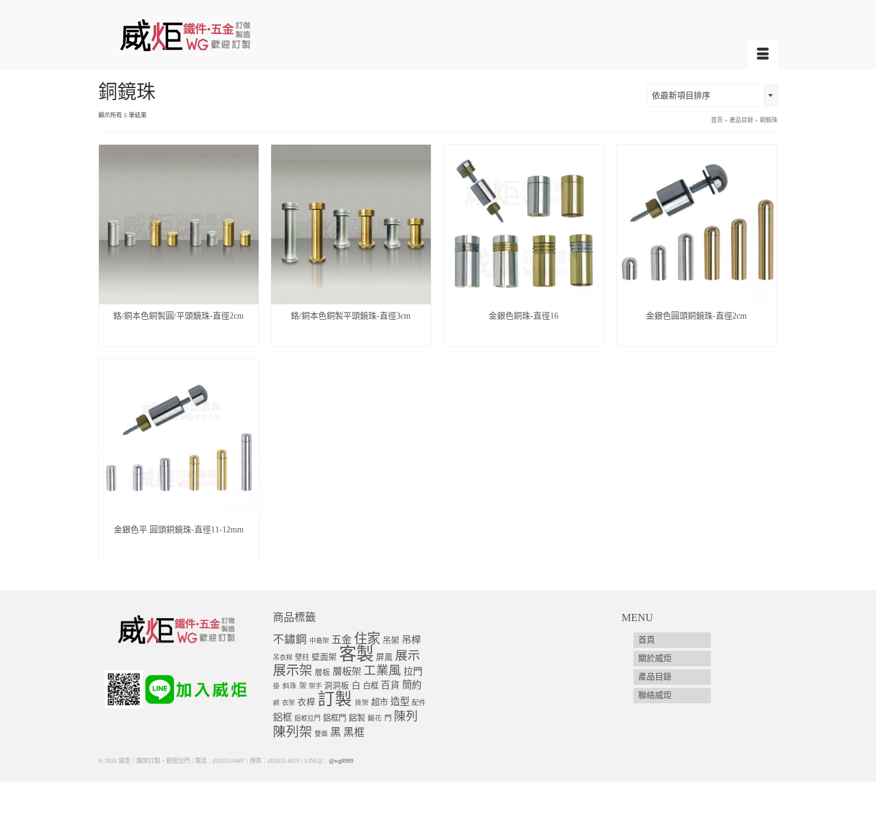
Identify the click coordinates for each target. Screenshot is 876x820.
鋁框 (282, 717)
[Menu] (763, 55)
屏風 (384, 657)
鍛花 (375, 718)
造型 (399, 701)
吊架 (391, 640)
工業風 (382, 670)
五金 (341, 640)
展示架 (292, 670)
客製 (356, 653)
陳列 (406, 716)
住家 (367, 638)
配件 (419, 703)
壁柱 (302, 657)
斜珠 (289, 686)
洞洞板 (336, 685)
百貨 (390, 685)
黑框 (354, 732)
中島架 (319, 640)
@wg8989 (341, 760)
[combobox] (712, 95)
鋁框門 (334, 717)
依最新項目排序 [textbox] (681, 95)
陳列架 (292, 732)
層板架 (347, 671)
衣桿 (306, 702)
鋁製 (357, 717)
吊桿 (411, 640)
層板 (322, 672)
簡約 (411, 685)
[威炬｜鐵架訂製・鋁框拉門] (205, 35)
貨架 (362, 703)
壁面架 (324, 657)
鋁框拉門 (307, 718)
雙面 (321, 733)
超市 (379, 702)
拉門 (413, 671)
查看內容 (179, 337)
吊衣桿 (283, 657)
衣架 (288, 702)
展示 (407, 655)
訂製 (335, 699)
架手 (315, 686)
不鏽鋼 (290, 639)
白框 (370, 685)
